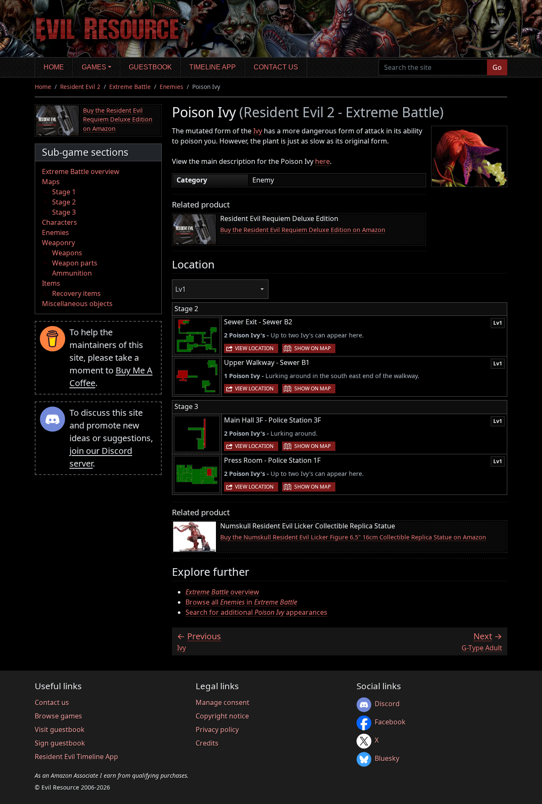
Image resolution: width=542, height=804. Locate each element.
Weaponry (58, 242)
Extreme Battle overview (80, 171)
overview (222, 592)
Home (54, 67)
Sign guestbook (60, 743)
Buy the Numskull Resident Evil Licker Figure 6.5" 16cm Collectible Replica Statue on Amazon (353, 537)
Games (94, 67)
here (322, 161)
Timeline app (212, 67)
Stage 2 (64, 202)
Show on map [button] (312, 348)
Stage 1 (64, 191)
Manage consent (222, 702)
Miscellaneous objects (77, 303)
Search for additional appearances (256, 612)
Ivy (257, 130)
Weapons (67, 252)
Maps (51, 181)
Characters (59, 222)
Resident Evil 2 (80, 87)
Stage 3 (64, 212)
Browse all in (241, 602)
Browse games (58, 716)
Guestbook (150, 67)
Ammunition (72, 273)
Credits (207, 743)
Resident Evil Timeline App (76, 756)
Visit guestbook (60, 729)
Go (497, 67)
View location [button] (254, 348)
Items (51, 283)
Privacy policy (217, 729)
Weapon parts (74, 263)
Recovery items (76, 293)
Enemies (171, 87)
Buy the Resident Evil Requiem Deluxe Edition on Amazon (117, 119)
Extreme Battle (130, 87)
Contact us (276, 67)
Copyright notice (222, 716)
